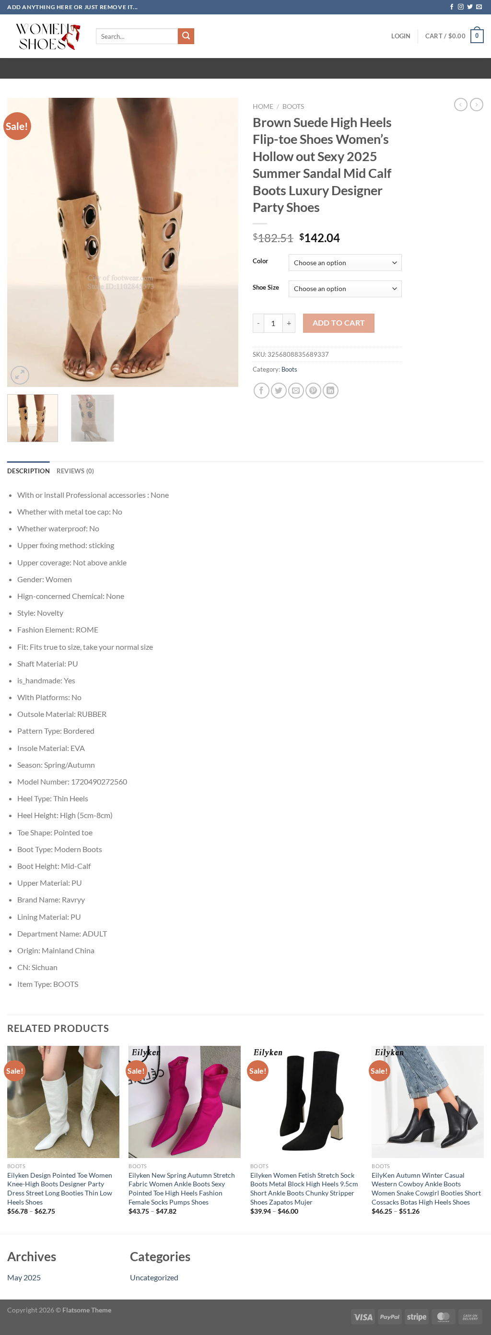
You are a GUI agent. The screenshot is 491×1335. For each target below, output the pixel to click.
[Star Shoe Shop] (44, 36)
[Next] (221, 242)
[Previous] (24, 242)
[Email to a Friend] (296, 390)
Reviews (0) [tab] (75, 471)
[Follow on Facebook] (452, 7)
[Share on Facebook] (261, 390)
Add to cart (339, 322)
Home (263, 106)
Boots (293, 106)
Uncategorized (154, 1277)
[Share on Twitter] (279, 390)
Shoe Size (266, 287)
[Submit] (186, 36)
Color (260, 261)
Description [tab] (28, 471)
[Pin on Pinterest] (313, 390)
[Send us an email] (479, 7)
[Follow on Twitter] (470, 7)
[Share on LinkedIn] (331, 390)
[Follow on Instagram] (461, 7)
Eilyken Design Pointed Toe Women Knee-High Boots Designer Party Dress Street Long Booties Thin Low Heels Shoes (59, 1188)
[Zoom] (20, 375)
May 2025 (24, 1277)
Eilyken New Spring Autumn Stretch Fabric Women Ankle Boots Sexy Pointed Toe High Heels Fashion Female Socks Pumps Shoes (182, 1188)
